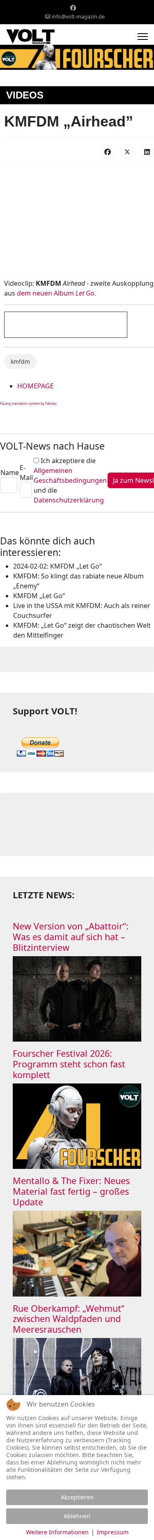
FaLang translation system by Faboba (28, 403)
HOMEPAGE (35, 385)
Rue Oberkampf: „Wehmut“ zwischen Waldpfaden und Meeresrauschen (68, 1319)
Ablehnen (77, 1516)
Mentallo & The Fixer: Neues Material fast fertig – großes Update (71, 1191)
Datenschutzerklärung (69, 500)
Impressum (113, 1532)
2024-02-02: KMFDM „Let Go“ (57, 566)
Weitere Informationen (57, 1532)
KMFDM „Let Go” (39, 595)
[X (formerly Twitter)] (127, 151)
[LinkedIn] (147, 151)
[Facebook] (73, 7)
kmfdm (20, 361)
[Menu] (143, 36)
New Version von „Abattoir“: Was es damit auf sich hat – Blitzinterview (71, 936)
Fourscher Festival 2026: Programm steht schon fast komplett (69, 1064)
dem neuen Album (55, 293)
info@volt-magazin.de (78, 16)
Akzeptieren (77, 1497)
